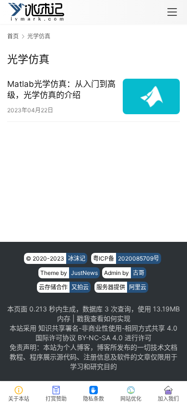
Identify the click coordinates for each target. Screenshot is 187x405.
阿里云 (137, 287)
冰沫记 (76, 258)
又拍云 (80, 287)
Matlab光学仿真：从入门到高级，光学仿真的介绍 (61, 89)
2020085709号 (138, 258)
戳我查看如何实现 (103, 318)
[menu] (172, 12)
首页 (13, 36)
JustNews (84, 272)
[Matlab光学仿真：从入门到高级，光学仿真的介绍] (151, 96)
